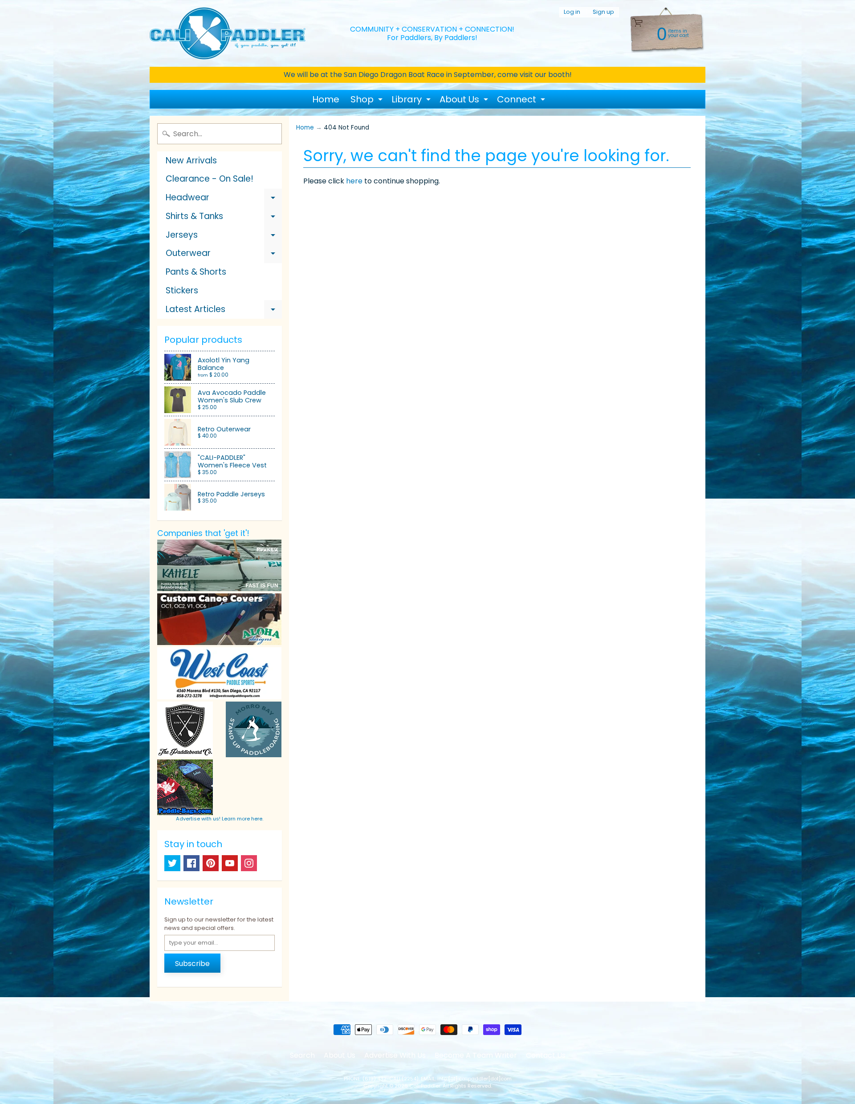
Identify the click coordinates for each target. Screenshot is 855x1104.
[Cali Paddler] (227, 33)
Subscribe (192, 963)
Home (325, 99)
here (354, 181)
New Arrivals (191, 160)
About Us (465, 100)
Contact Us (546, 1055)
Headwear (224, 199)
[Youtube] (230, 863)
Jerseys (224, 236)
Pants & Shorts (196, 272)
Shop (367, 100)
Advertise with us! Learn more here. (219, 818)
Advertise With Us (395, 1055)
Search (302, 1055)
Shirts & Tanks (224, 218)
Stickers (182, 290)
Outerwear (224, 255)
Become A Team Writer (476, 1055)
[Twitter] (172, 863)
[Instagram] (249, 863)
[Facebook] (191, 863)
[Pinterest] (211, 863)
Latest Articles (224, 311)
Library (412, 100)
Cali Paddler (424, 1085)
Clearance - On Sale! (209, 179)
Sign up (603, 12)
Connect (522, 100)
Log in (572, 12)
